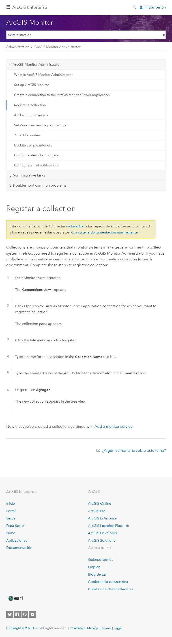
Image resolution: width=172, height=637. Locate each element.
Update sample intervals (33, 145)
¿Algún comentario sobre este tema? (134, 450)
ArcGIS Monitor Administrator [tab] (37, 64)
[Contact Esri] (32, 614)
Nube (10, 533)
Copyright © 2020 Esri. (22, 628)
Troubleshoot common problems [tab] (39, 185)
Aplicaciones (16, 540)
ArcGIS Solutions (101, 540)
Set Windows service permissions (40, 125)
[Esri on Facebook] (17, 614)
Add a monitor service (31, 115)
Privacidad (77, 628)
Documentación (19, 547)
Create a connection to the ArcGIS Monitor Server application (62, 95)
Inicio (10, 503)
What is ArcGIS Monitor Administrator (43, 75)
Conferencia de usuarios (108, 582)
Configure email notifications (36, 165)
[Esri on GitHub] (25, 614)
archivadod (75, 226)
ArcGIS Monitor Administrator (57, 47)
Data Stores (15, 526)
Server (11, 518)
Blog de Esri (98, 574)
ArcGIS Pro (96, 511)
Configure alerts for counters (36, 155)
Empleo (94, 567)
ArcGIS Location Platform (108, 526)
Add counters (30, 135)
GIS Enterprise (29, 7)
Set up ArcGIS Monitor (31, 85)
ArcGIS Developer (102, 533)
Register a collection (30, 105)
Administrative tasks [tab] (29, 175)
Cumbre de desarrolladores (110, 589)
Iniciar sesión (155, 7)
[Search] (134, 7)
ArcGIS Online (99, 503)
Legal (118, 628)
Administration (17, 47)
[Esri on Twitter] (9, 614)
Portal (11, 511)
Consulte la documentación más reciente (104, 232)
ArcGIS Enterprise (102, 518)
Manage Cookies (99, 628)
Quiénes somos (100, 559)
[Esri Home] (15, 598)
